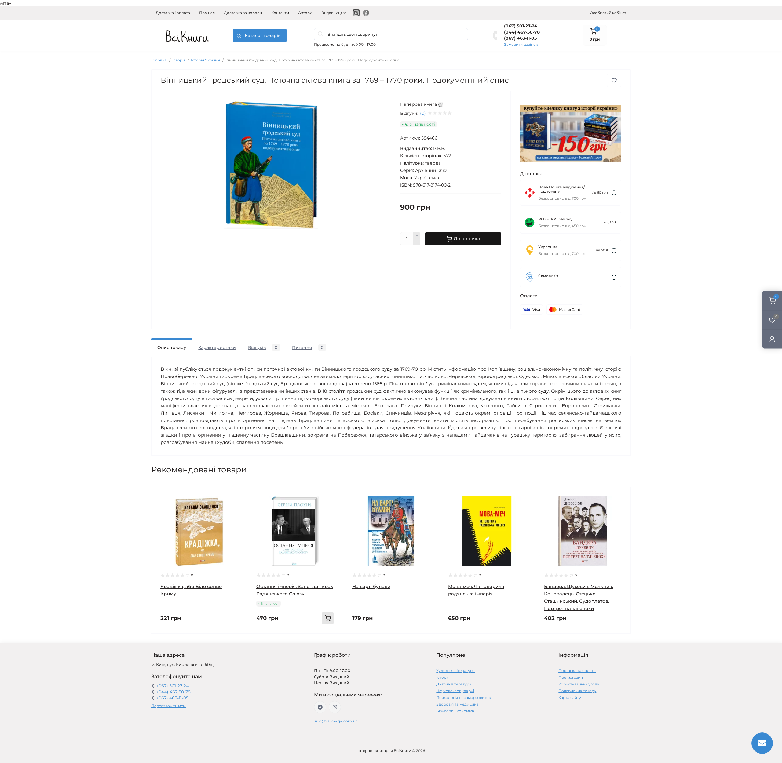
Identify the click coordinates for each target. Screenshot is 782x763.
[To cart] (328, 618)
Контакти (280, 12)
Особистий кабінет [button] (608, 12)
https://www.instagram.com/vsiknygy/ (335, 707)
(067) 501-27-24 (520, 26)
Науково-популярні (455, 691)
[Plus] (417, 235)
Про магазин (570, 677)
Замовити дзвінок (521, 44)
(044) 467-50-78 (522, 32)
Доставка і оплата (173, 12)
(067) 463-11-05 (520, 38)
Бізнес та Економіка (455, 711)
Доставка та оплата (577, 670)
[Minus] (417, 242)
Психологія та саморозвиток (463, 697)
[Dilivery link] (614, 192)
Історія (178, 60)
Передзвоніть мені (168, 705)
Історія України (205, 60)
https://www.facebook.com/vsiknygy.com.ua (320, 707)
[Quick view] (238, 496)
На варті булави (371, 586)
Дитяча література (453, 684)
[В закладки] (614, 80)
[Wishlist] (238, 508)
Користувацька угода (578, 684)
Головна (159, 60)
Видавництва (334, 12)
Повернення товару (577, 691)
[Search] (320, 34)
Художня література (455, 670)
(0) (423, 113)
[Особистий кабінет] (772, 339)
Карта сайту (569, 697)
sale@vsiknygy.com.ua (336, 721)
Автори (305, 12)
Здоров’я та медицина (457, 704)
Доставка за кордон (243, 12)
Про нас (207, 12)
